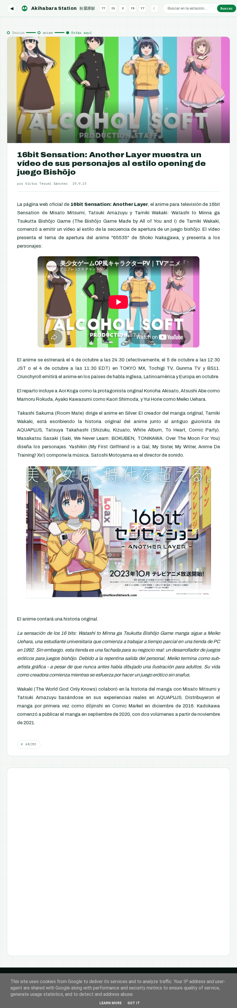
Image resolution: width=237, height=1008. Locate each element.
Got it (133, 1003)
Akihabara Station (58, 8)
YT (142, 8)
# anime (29, 744)
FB (132, 8)
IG (113, 8)
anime (48, 32)
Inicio (18, 32)
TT (103, 8)
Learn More (110, 1003)
